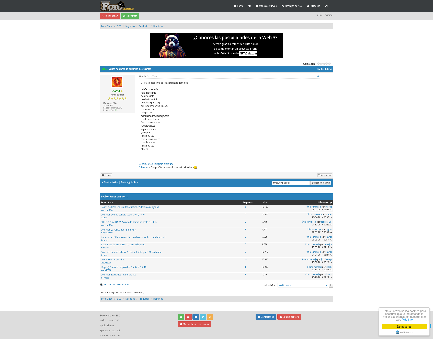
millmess (105, 278)
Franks (329, 267)
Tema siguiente (128, 182)
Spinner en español (110, 330)
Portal (239, 6)
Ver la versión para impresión (117, 284)
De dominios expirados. (113, 259)
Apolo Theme (107, 325)
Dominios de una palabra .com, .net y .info (123, 214)
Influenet (143, 167)
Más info (407, 319)
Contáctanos (267, 317)
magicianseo (107, 233)
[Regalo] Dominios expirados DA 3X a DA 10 (123, 267)
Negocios (130, 26)
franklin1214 (106, 210)
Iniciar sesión (111, 16)
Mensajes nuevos (267, 6)
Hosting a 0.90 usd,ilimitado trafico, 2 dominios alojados (130, 207)
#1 (318, 76)
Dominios (158, 26)
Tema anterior (111, 182)
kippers (329, 229)
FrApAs (329, 214)
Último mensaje (313, 207)
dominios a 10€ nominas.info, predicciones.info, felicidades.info (133, 237)
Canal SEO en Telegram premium (156, 164)
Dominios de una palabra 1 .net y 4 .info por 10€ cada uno (131, 252)
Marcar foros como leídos (195, 324)
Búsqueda (314, 6)
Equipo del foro (290, 317)
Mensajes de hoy (293, 6)
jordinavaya (326, 259)
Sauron (104, 217)
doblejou (105, 248)
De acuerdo (404, 326)
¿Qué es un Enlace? (110, 335)
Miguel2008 (106, 263)
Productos (144, 26)
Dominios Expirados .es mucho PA (118, 274)
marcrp (328, 207)
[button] (328, 6)
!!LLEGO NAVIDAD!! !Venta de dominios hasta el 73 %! (129, 222)
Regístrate (131, 16)
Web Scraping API (109, 320)
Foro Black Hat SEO (111, 26)
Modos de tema (324, 69)
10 (245, 259)
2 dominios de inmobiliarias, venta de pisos (123, 244)
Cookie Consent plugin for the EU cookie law (404, 332)
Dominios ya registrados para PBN (118, 229)
